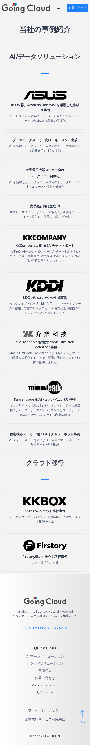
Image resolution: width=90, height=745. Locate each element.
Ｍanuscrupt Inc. (45, 685)
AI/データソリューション (45, 656)
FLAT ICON (51, 736)
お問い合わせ (77, 8)
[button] (58, 7)
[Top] (82, 714)
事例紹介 (45, 671)
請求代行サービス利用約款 (45, 719)
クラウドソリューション (45, 664)
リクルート (45, 692)
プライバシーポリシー (45, 710)
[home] (29, 7)
